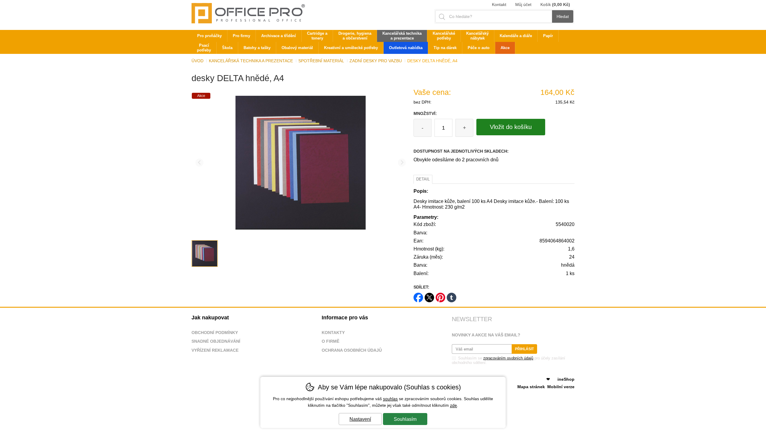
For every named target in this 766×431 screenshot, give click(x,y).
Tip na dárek (445, 47)
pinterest (440, 295)
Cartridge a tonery (317, 35)
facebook (418, 295)
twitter (429, 295)
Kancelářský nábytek (477, 35)
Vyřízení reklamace (215, 350)
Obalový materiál (297, 47)
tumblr (451, 295)
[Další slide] (402, 163)
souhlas (390, 398)
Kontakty (333, 332)
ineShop (565, 379)
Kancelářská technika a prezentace (251, 60)
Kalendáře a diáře (516, 36)
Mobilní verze (560, 386)
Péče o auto (479, 47)
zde (453, 405)
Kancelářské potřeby (444, 35)
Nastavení (360, 419)
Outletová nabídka (405, 47)
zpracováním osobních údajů (508, 358)
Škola (227, 47)
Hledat (563, 16)
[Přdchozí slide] (199, 163)
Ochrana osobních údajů (352, 350)
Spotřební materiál (321, 60)
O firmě (330, 341)
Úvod (197, 60)
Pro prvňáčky (209, 36)
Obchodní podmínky (215, 332)
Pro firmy (241, 36)
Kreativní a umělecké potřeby (351, 47)
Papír (548, 36)
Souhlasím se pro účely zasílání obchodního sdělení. (508, 360)
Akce (505, 47)
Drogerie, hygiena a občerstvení (354, 35)
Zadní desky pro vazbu (375, 60)
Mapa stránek (531, 386)
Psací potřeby (204, 47)
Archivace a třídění (278, 36)
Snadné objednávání (216, 341)
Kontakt (499, 4)
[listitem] (205, 253)
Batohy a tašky (257, 47)
